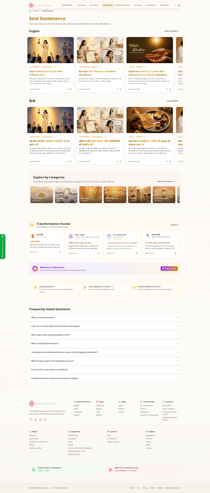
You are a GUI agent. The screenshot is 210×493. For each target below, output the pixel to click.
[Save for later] (71, 89)
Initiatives (75, 431)
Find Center (133, 471)
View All (174, 225)
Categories (78, 412)
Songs (120, 405)
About (34, 431)
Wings (31, 445)
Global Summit (74, 454)
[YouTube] (45, 419)
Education (72, 438)
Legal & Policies (113, 442)
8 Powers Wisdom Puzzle (169, 413)
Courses (149, 448)
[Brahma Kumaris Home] (40, 5)
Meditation (150, 435)
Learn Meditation (121, 471)
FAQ (108, 435)
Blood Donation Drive (76, 451)
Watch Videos (170, 268)
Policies (160, 488)
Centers (149, 438)
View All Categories (165, 181)
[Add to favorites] (68, 89)
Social (70, 442)
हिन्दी (47, 471)
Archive (76, 415)
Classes (121, 412)
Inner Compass (168, 409)
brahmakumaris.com (173, 488)
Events (148, 442)
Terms (152, 488)
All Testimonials (146, 405)
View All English (170, 31)
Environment (73, 435)
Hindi (76, 409)
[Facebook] (31, 419)
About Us (32, 435)
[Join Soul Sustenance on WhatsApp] (179, 5)
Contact (113, 431)
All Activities (167, 405)
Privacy (145, 488)
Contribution (112, 438)
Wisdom (36, 11)
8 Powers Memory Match (169, 418)
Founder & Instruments (38, 442)
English (76, 405)
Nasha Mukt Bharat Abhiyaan (79, 448)
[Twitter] (36, 419)
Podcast (121, 409)
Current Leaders (35, 448)
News (148, 445)
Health (70, 445)
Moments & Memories (149, 415)
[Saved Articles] (175, 5)
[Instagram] (40, 419)
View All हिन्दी (172, 101)
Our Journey (34, 438)
